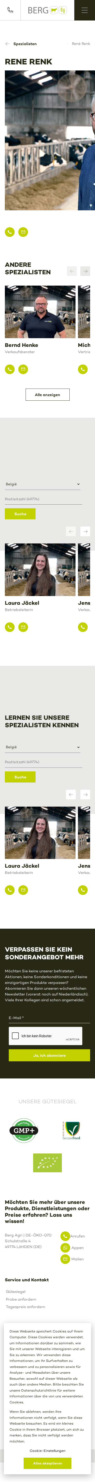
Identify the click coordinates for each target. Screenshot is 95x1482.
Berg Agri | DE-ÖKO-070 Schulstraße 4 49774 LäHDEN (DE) (26, 1241)
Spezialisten (25, 43)
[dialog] (47, 1398)
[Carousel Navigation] (78, 271)
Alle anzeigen (47, 394)
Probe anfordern (21, 1299)
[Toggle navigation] (84, 10)
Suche (20, 513)
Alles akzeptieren (47, 1463)
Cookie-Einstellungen (47, 1451)
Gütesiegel (16, 1291)
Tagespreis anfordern (25, 1306)
